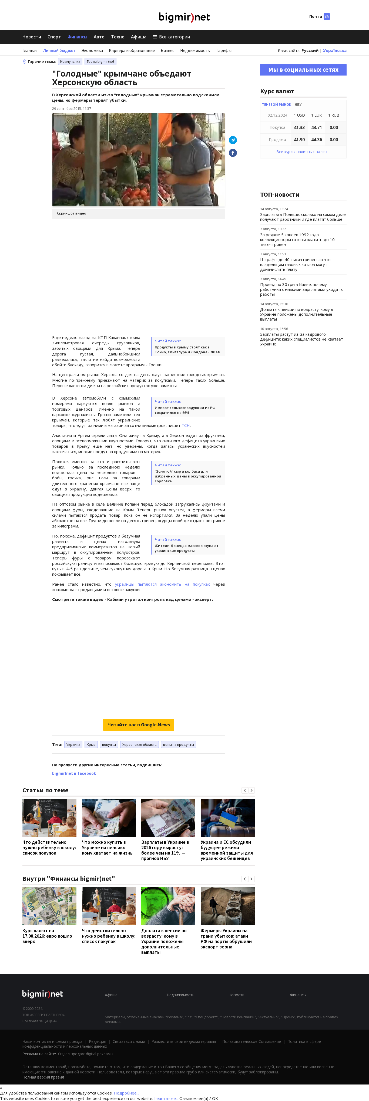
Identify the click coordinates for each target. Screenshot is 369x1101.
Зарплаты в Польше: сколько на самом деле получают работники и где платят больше (303, 217)
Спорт (54, 37)
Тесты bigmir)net (100, 61)
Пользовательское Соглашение (251, 1041)
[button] (244, 790)
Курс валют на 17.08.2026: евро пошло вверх (47, 935)
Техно (118, 37)
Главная (29, 50)
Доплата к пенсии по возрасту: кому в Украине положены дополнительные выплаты (164, 941)
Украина (73, 744)
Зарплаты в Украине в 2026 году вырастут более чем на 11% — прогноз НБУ (165, 850)
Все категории (174, 37)
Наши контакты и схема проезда (52, 1041)
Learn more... (166, 1098)
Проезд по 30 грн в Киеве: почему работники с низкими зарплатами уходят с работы (301, 289)
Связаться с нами (129, 1041)
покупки (109, 744)
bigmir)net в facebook (74, 773)
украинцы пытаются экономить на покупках (162, 584)
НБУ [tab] (298, 104)
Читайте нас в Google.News (139, 725)
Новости (31, 37)
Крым (91, 744)
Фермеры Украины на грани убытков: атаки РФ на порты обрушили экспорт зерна (226, 938)
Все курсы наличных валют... (303, 151)
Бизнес (167, 50)
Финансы (77, 37)
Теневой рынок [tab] (276, 104)
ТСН (186, 425)
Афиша (138, 37)
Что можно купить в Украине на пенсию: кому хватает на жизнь (107, 847)
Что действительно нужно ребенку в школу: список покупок (49, 847)
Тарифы (224, 50)
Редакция (97, 1041)
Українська (335, 50)
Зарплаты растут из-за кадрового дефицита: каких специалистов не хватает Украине (301, 339)
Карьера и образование (132, 50)
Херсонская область (139, 744)
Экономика (92, 50)
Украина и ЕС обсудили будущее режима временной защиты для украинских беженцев (227, 850)
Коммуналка (70, 61)
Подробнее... (126, 1093)
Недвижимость (195, 50)
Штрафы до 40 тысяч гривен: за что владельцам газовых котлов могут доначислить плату (295, 264)
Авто (99, 37)
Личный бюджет (59, 50)
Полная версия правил (43, 1077)
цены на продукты (178, 744)
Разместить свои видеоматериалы (184, 1041)
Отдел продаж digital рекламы (85, 1053)
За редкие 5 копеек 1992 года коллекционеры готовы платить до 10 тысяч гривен (297, 239)
